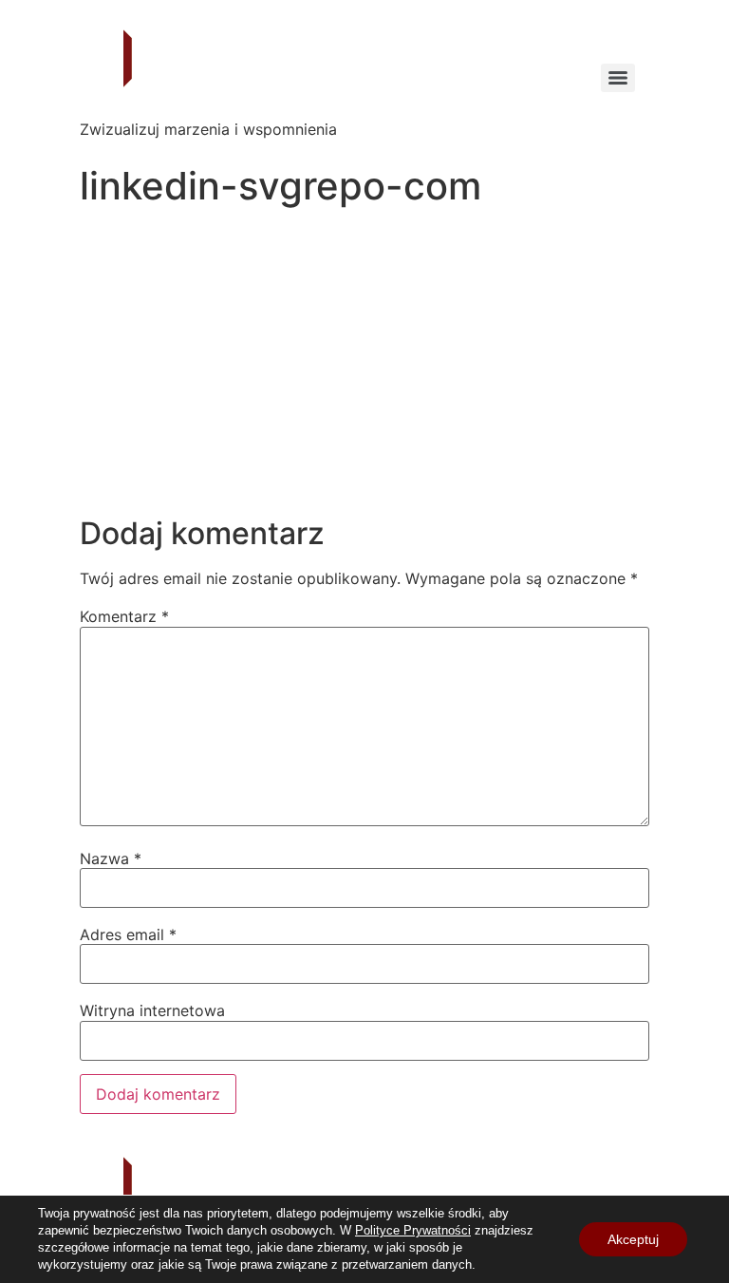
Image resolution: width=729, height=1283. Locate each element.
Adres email (128, 934)
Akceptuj (633, 1239)
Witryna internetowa (152, 1010)
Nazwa (110, 858)
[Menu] (618, 78)
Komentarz (124, 616)
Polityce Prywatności (413, 1230)
